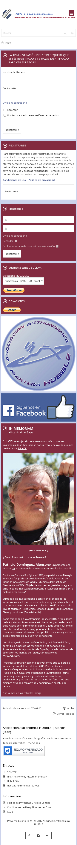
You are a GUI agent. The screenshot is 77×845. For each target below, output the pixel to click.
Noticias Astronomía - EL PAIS (23, 785)
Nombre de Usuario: (14, 72)
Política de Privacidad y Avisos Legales (28, 802)
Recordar (12, 109)
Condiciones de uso (14, 180)
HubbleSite (13, 781)
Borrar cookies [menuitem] (65, 713)
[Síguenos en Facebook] (29, 835)
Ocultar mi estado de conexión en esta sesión (33, 115)
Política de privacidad (41, 180)
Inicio (8, 42)
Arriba (70, 708)
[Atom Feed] (38, 835)
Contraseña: (10, 88)
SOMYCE (12, 772)
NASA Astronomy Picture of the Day (27, 776)
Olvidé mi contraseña (15, 102)
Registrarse (11, 191)
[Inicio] (38, 13)
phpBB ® (26, 821)
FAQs (10, 811)
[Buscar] (65, 32)
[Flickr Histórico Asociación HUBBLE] (48, 835)
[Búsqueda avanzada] (72, 32)
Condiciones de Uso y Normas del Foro (29, 807)
